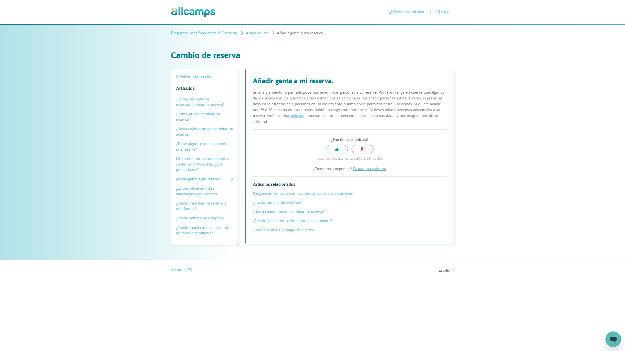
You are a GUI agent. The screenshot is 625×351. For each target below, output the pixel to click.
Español (445, 270)
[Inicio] (193, 12)
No (363, 149)
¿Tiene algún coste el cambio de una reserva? (203, 146)
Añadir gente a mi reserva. (198, 179)
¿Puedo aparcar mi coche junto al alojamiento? (292, 220)
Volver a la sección (196, 76)
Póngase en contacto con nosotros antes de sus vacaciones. (303, 193)
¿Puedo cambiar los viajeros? (200, 218)
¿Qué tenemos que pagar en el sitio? (283, 230)
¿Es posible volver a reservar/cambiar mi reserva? (200, 102)
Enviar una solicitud (409, 12)
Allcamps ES (181, 269)
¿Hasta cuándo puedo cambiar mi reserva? (204, 132)
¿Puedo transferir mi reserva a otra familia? (201, 206)
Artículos (185, 89)
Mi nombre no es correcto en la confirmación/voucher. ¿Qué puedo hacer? (202, 164)
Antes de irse (257, 33)
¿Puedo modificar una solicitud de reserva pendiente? (202, 230)
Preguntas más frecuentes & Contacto (204, 33)
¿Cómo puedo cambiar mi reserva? (198, 117)
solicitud (297, 115)
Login (445, 12)
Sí (337, 149)
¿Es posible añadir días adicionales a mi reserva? (197, 191)
